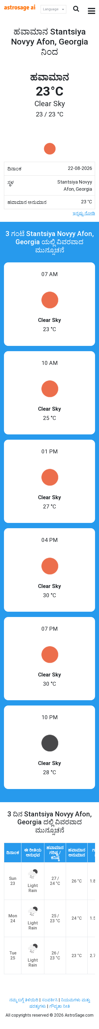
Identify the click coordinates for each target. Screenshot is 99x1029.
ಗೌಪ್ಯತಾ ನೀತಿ (59, 1006)
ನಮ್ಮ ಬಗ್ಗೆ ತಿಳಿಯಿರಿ (24, 999)
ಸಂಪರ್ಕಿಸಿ (50, 999)
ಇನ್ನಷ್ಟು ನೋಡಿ (84, 213)
